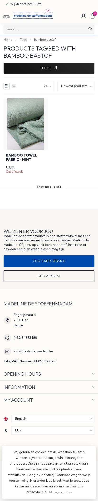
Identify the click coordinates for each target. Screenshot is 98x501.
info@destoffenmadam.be (33, 351)
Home (8, 40)
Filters (46, 68)
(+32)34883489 (25, 337)
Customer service (49, 261)
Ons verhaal (49, 276)
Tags (23, 40)
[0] (92, 15)
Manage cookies (60, 492)
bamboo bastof (45, 40)
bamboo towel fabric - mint (21, 157)
